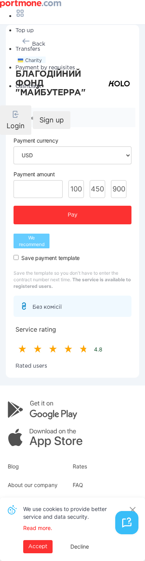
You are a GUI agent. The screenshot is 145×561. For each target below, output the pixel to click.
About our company (33, 485)
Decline (79, 546)
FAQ (78, 485)
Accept (38, 546)
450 (97, 189)
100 (76, 189)
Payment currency (36, 140)
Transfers (27, 49)
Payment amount (34, 174)
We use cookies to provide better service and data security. (65, 513)
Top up (24, 30)
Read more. (37, 528)
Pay (72, 215)
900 (119, 189)
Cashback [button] (28, 86)
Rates (80, 466)
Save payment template (50, 258)
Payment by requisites (45, 67)
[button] (15, 120)
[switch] (16, 257)
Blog (13, 466)
